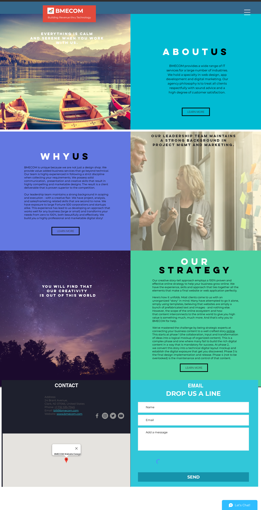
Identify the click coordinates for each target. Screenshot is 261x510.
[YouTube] (121, 416)
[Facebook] (97, 416)
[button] (247, 12)
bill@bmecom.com (66, 410)
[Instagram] (105, 416)
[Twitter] (113, 416)
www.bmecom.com (69, 414)
